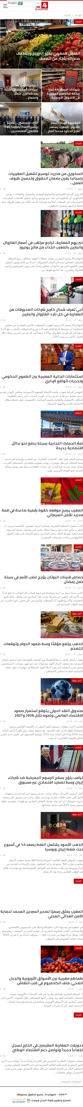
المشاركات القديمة (71, 1081)
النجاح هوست (39, 1100)
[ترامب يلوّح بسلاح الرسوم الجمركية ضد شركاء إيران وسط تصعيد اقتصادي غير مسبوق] (62, 758)
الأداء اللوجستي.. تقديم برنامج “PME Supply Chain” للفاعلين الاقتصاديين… (20, 127)
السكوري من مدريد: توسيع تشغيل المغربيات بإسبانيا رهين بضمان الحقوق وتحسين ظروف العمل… (45, 178)
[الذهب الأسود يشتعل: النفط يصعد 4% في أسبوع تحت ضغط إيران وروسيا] (62, 825)
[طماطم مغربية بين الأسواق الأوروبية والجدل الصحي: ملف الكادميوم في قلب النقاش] (62, 959)
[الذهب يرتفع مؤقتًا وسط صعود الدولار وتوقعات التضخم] (62, 624)
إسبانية (79, 413)
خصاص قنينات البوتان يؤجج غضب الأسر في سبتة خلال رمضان (43, 579)
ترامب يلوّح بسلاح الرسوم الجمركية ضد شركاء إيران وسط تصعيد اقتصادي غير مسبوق (45, 780)
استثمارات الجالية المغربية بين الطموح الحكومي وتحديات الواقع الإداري (42, 378)
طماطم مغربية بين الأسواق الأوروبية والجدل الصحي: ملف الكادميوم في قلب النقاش (46, 980)
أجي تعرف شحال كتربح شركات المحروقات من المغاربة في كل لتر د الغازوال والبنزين (46, 311)
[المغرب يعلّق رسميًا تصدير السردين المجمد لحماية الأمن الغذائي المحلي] (62, 892)
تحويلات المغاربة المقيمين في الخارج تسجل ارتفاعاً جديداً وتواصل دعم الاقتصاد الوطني (47, 1047)
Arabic (13, 3)
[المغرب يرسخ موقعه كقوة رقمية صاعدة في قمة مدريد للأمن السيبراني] (62, 490)
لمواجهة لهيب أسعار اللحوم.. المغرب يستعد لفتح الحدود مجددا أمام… (63, 127)
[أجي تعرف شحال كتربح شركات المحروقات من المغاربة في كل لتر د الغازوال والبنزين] (62, 290)
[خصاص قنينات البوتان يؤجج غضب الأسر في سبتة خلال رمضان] (62, 557)
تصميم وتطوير (62, 1100)
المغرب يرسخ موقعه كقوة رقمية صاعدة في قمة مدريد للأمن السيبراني (42, 512)
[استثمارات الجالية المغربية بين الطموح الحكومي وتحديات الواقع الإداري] (62, 357)
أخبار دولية (77, 613)
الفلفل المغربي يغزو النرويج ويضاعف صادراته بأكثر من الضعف (48, 56)
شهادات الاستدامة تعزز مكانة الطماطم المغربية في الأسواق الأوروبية (63, 93)
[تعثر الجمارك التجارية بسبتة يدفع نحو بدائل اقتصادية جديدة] (62, 424)
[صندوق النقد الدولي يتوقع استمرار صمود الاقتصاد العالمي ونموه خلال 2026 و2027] (62, 691)
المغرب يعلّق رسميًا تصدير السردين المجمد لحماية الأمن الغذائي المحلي (41, 913)
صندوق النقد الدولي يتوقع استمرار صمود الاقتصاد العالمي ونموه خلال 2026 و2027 (48, 713)
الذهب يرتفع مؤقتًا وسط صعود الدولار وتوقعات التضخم (43, 646)
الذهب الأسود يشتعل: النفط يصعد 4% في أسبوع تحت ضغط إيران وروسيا (43, 846)
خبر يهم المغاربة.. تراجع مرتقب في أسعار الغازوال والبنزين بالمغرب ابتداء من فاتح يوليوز (43, 245)
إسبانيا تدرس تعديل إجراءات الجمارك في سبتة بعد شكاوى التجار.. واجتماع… (21, 91)
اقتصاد (78, 21)
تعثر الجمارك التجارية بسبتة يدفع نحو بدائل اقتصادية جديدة (47, 445)
